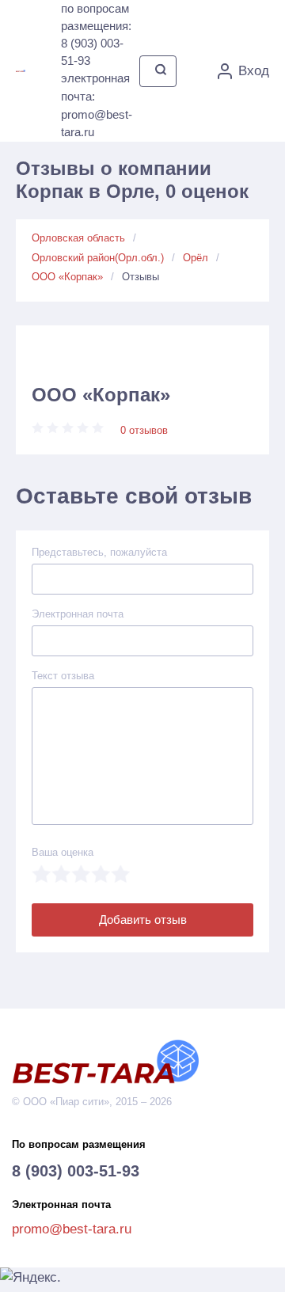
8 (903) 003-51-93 (75, 1171)
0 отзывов (144, 430)
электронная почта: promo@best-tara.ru (96, 105)
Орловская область (78, 238)
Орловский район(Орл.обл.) (98, 258)
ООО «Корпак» (67, 277)
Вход (253, 70)
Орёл (195, 258)
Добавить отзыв (143, 919)
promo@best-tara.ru (71, 1229)
